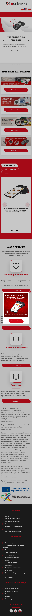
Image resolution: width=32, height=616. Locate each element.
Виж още (14, 321)
